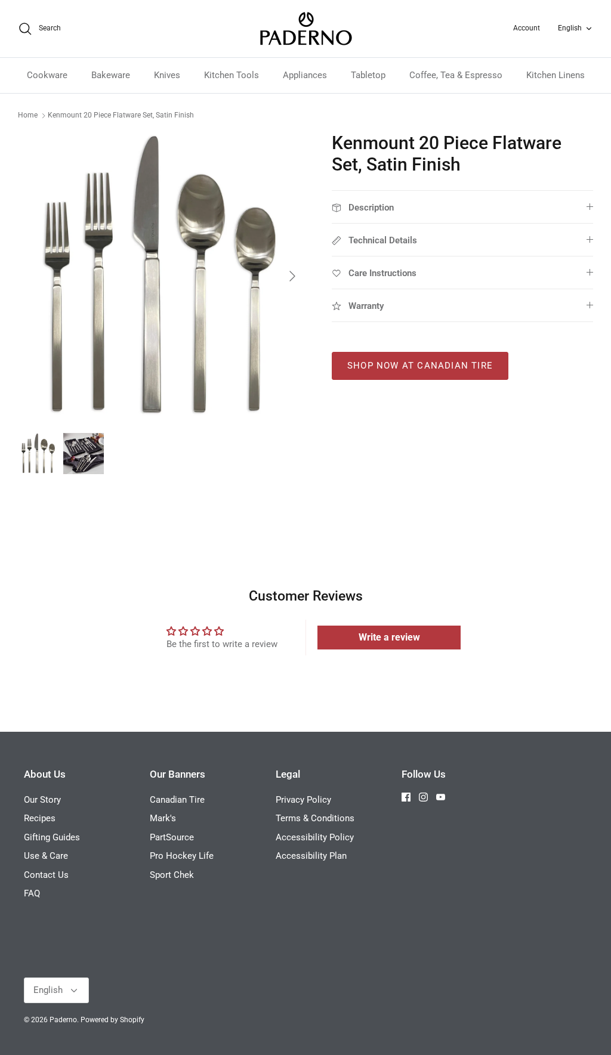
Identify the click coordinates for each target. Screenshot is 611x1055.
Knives (167, 75)
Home (28, 115)
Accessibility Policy (315, 837)
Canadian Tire (177, 799)
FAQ (32, 893)
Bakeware (110, 75)
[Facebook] (406, 797)
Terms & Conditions (315, 818)
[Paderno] (306, 28)
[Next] (292, 276)
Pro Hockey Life (182, 855)
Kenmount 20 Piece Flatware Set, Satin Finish (121, 115)
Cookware (47, 75)
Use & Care (46, 855)
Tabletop (368, 75)
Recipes (39, 818)
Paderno (63, 1020)
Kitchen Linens (555, 75)
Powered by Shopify (112, 1020)
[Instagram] (423, 797)
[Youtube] (440, 797)
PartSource (172, 837)
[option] (162, 276)
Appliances (305, 75)
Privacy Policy (303, 799)
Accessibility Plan (311, 855)
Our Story (42, 799)
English (570, 28)
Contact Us (46, 875)
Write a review (389, 637)
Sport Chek (172, 875)
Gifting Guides (52, 837)
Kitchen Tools (231, 75)
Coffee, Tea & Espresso (455, 75)
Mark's (163, 818)
